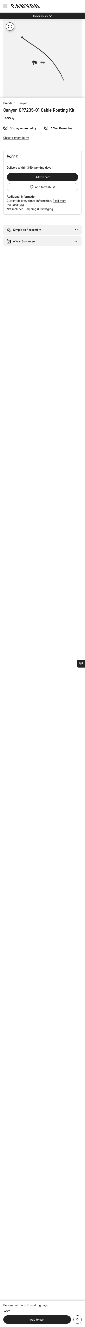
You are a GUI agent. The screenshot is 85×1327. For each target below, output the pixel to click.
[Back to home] (25, 6)
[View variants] (4, 94)
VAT (21, 205)
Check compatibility (16, 138)
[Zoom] (10, 26)
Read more (59, 201)
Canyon (22, 103)
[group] (42, 58)
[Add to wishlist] (77, 1319)
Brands (7, 103)
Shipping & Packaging (39, 209)
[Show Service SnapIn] (81, 664)
